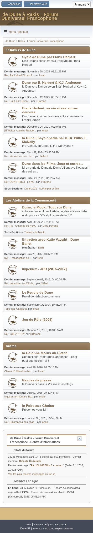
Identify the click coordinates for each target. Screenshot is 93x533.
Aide (28, 524)
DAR (41, 247)
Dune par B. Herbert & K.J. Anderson (51, 82)
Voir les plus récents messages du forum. (32, 474)
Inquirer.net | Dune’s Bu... (18, 396)
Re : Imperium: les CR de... (20, 283)
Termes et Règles (43, 524)
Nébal (44, 283)
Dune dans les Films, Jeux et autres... (52, 164)
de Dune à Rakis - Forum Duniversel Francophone (29, 16)
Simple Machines (63, 528)
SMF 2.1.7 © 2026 (43, 528)
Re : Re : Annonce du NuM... (20, 225)
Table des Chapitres (15, 308)
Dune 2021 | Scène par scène (41, 188)
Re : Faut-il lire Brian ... (17, 101)
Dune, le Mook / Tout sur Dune (47, 207)
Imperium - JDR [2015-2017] (44, 269)
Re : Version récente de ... (19, 156)
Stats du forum (24, 450)
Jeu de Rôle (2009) (37, 319)
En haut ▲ (61, 524)
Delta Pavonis (50, 225)
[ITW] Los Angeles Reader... (20, 130)
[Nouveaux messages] (12, 61)
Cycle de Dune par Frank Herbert (48, 57)
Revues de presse (36, 380)
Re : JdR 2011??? (14, 333)
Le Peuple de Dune (37, 292)
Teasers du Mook (34, 232)
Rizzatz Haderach (30, 461)
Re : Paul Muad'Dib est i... (19, 75)
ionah (42, 75)
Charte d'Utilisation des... (18, 371)
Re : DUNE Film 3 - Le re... (19, 181)
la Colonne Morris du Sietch (44, 353)
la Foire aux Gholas (38, 406)
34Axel (43, 156)
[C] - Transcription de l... (18, 257)
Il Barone (41, 101)
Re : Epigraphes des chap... (20, 421)
